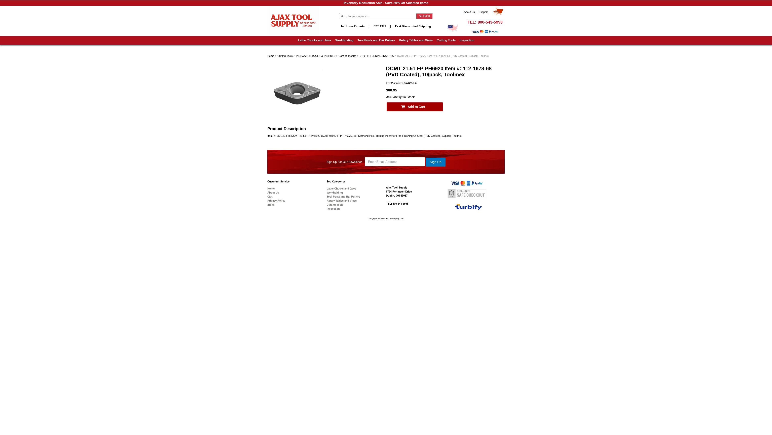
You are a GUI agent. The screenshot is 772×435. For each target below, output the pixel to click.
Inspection (467, 40)
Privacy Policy (276, 200)
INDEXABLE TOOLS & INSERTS (315, 55)
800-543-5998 (490, 22)
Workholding (344, 40)
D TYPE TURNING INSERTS (376, 55)
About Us (469, 11)
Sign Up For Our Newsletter (344, 161)
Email (271, 204)
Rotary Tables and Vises (416, 40)
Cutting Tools (446, 40)
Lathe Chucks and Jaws (314, 40)
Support (483, 11)
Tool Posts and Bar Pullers (376, 40)
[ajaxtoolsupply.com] (293, 20)
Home (270, 55)
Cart (269, 196)
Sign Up (435, 162)
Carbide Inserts (347, 55)
